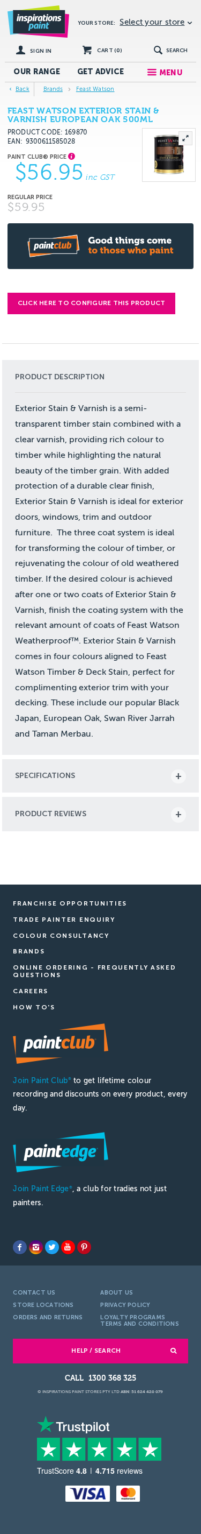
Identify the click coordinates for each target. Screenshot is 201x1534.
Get (100, 71)
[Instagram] (36, 1247)
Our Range (36, 71)
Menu (170, 72)
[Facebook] (20, 1247)
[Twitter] (52, 1247)
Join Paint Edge (42, 1189)
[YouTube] (68, 1247)
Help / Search (96, 1350)
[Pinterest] (84, 1247)
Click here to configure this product (92, 303)
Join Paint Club (42, 1081)
